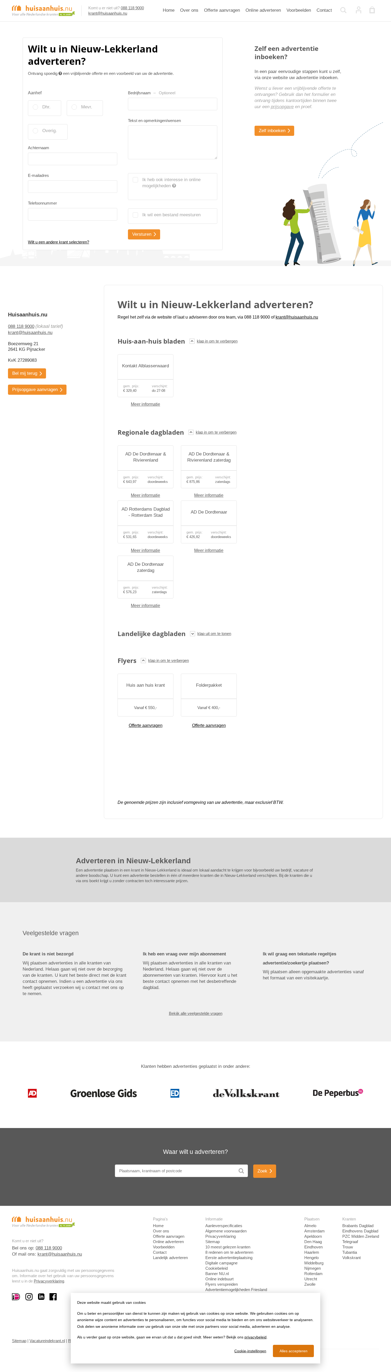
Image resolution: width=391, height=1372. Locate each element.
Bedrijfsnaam (151, 93)
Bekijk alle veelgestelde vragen (195, 1013)
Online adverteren (263, 10)
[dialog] (195, 1328)
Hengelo (311, 1257)
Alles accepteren (293, 1351)
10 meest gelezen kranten (227, 1247)
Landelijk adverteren (170, 1257)
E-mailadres (38, 175)
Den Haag (313, 1241)
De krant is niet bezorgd (48, 953)
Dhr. (46, 106)
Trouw (347, 1247)
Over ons (189, 10)
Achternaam (38, 147)
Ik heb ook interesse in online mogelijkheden (171, 182)
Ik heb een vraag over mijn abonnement (184, 953)
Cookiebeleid (216, 1268)
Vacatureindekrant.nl (47, 1340)
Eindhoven (313, 1247)
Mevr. (86, 106)
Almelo (310, 1225)
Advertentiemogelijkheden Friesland (236, 1289)
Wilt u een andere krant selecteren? (58, 242)
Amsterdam (314, 1231)
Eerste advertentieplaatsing (228, 1257)
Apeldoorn (313, 1236)
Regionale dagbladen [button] (151, 432)
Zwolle (309, 1284)
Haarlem (311, 1252)
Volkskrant (351, 1257)
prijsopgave (282, 106)
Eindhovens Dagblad (360, 1231)
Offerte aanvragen (222, 10)
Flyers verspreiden (221, 1284)
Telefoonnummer (42, 203)
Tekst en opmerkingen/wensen (154, 120)
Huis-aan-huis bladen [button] (151, 341)
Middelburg (313, 1263)
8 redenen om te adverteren (229, 1252)
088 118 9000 (132, 8)
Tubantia (349, 1252)
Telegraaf (350, 1241)
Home (168, 10)
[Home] (43, 10)
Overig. (49, 130)
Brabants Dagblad (357, 1225)
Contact (324, 10)
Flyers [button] (127, 660)
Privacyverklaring (49, 1281)
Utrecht (310, 1279)
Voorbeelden (298, 10)
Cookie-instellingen (250, 1351)
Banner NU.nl (217, 1273)
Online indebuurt (219, 1279)
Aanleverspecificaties (223, 1225)
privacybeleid (255, 1337)
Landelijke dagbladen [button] (152, 633)
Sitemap (212, 1241)
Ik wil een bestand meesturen (171, 214)
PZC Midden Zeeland (360, 1236)
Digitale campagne (221, 1263)
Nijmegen (312, 1268)
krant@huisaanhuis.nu (107, 13)
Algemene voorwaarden (226, 1231)
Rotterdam (313, 1273)
